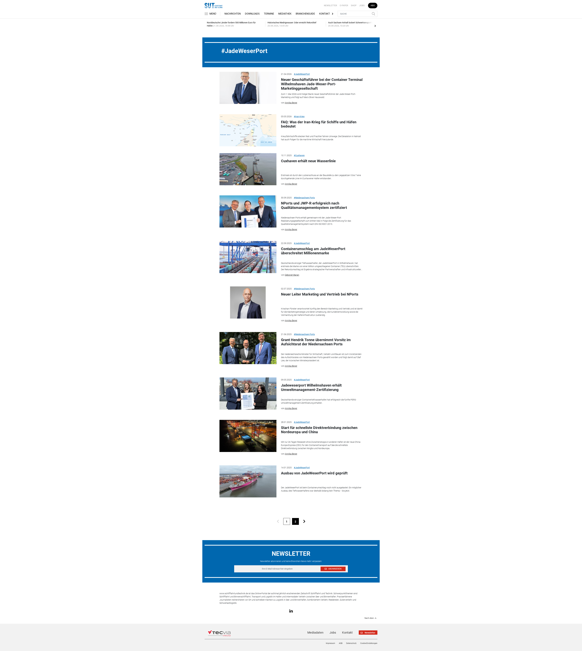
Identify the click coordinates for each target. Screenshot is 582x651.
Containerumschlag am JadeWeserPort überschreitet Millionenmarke (313, 251)
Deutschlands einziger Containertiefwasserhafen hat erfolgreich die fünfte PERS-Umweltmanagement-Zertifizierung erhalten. (318, 401)
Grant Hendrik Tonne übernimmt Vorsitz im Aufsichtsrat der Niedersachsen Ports (316, 342)
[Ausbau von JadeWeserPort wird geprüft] (247, 481)
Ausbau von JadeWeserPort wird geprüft (314, 473)
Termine (269, 13)
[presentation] (375, 25)
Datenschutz (351, 643)
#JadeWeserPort (302, 74)
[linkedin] (291, 610)
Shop (353, 5)
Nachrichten (232, 13)
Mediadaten (315, 632)
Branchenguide (305, 13)
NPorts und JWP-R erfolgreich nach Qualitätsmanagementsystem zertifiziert (314, 205)
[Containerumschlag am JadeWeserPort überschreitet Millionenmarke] (247, 257)
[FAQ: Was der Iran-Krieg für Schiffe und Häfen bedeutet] (247, 130)
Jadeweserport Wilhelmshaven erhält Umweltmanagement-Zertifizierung (311, 387)
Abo (373, 5)
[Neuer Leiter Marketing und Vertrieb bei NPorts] (247, 302)
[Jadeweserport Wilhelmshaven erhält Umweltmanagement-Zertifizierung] (247, 393)
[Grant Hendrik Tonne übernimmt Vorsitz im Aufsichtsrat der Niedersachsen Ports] (247, 348)
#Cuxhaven (299, 155)
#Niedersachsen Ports (304, 197)
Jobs (362, 5)
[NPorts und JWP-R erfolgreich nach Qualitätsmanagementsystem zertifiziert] (247, 211)
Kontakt (324, 13)
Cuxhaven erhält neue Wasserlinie (308, 161)
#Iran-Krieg (299, 116)
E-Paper (344, 5)
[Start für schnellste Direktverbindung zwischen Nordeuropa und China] (247, 436)
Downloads (252, 13)
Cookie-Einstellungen (368, 643)
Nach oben (369, 618)
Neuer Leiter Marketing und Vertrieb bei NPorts (319, 294)
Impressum (330, 643)
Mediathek (284, 13)
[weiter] (304, 521)
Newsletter (330, 5)
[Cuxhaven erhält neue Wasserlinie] (247, 169)
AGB (340, 643)
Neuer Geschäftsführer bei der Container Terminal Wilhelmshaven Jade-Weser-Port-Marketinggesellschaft (322, 84)
